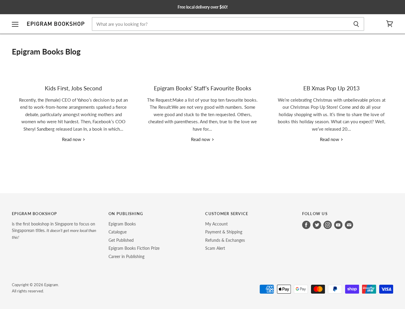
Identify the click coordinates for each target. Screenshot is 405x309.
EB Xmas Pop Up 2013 (331, 88)
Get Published (121, 240)
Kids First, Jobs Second (73, 88)
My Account (216, 223)
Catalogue (118, 231)
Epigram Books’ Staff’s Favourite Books (202, 88)
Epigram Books (122, 223)
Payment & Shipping (223, 231)
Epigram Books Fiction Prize (134, 248)
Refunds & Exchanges (225, 240)
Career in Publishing (126, 256)
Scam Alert (215, 248)
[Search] (356, 24)
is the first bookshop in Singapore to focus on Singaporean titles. (54, 230)
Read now (72, 139)
